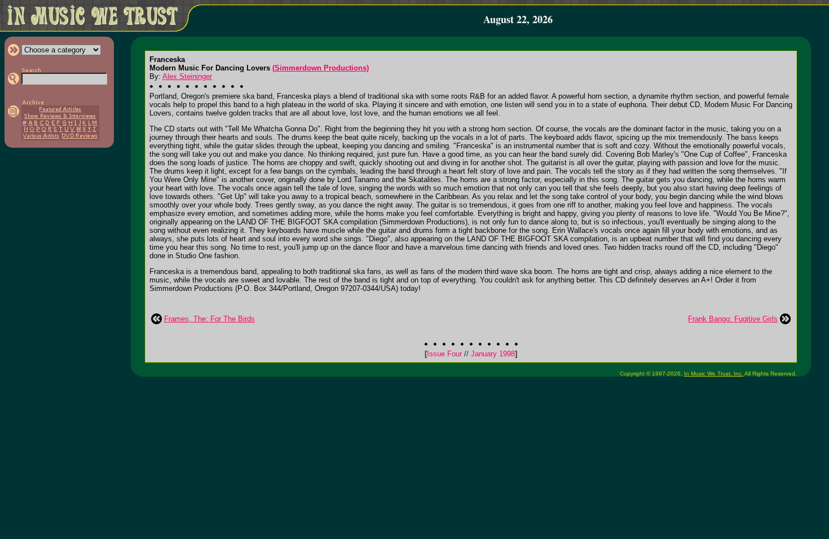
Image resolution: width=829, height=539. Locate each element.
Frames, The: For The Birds (209, 319)
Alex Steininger (187, 76)
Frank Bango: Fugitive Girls (733, 319)
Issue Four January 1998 (471, 354)
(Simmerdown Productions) (320, 68)
